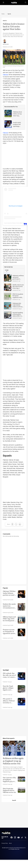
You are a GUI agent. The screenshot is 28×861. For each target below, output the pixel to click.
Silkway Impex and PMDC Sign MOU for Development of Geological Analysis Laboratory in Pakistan (9, 619)
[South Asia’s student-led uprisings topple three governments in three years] (8, 124)
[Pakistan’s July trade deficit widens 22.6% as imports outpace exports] (7, 305)
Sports (5, 20)
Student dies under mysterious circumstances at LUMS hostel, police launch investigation (9, 606)
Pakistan (5, 132)
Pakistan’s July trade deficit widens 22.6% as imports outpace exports (18, 305)
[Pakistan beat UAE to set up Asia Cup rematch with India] (8, 113)
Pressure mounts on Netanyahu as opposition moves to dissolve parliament (9, 631)
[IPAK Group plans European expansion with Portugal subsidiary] (7, 296)
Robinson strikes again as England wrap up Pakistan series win (13, 761)
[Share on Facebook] (12, 524)
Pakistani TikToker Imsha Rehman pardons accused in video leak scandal (9, 593)
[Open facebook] (11, 837)
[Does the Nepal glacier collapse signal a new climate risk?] (21, 688)
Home (3, 14)
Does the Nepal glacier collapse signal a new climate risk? (8, 688)
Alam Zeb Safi (5, 44)
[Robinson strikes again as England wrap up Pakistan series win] (14, 748)
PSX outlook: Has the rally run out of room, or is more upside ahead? (9, 675)
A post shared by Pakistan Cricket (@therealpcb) (15, 223)
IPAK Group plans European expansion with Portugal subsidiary (18, 295)
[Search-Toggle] (25, 2)
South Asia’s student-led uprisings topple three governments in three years (18, 124)
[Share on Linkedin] (20, 524)
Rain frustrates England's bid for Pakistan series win (9, 790)
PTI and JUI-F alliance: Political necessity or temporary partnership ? (8, 701)
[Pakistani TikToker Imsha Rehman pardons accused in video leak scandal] (21, 594)
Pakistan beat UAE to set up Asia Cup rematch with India (17, 114)
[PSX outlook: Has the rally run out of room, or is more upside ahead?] (21, 676)
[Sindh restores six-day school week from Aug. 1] (7, 287)
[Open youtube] (18, 837)
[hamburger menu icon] (3, 2)
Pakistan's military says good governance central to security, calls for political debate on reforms (18, 277)
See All (14, 800)
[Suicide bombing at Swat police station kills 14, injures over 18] (7, 315)
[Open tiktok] (22, 837)
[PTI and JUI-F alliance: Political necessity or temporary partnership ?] (21, 701)
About (10, 843)
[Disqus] (14, 560)
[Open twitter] (25, 837)
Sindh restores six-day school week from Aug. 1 (18, 286)
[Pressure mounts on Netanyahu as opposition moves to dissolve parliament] (21, 632)
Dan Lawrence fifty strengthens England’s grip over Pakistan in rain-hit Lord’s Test (9, 779)
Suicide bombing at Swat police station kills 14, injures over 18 (18, 314)
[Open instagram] (15, 837)
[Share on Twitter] (16, 524)
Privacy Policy (5, 843)
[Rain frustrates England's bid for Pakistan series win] (21, 790)
